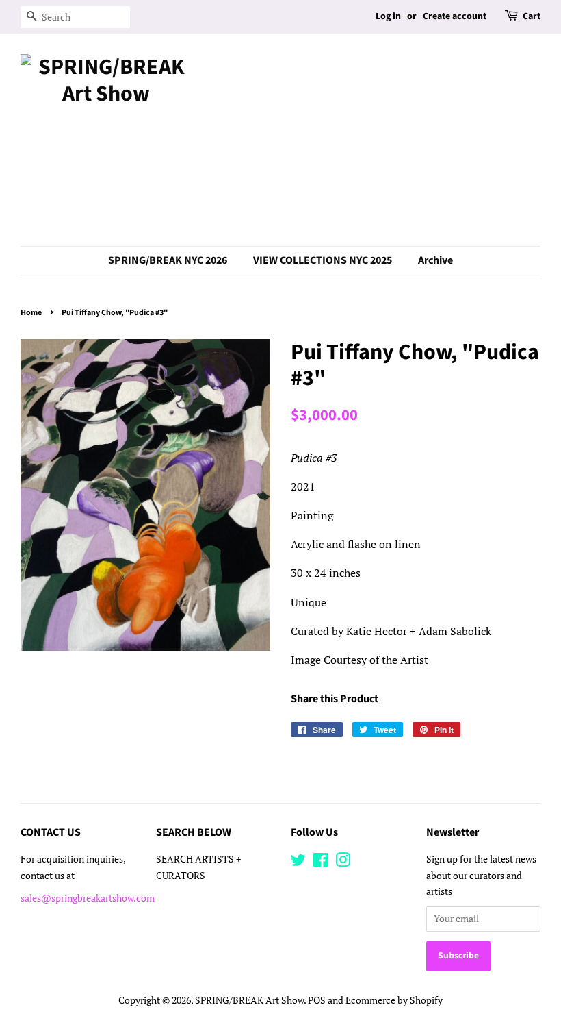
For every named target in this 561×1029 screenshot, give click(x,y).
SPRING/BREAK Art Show (249, 1000)
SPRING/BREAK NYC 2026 (167, 260)
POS (317, 1000)
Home (31, 313)
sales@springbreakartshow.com (88, 898)
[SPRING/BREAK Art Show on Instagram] (342, 862)
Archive (435, 260)
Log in (388, 16)
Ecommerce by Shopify (394, 1000)
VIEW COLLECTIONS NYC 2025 (322, 260)
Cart (531, 16)
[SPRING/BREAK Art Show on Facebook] (320, 862)
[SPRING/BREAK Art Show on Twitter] (298, 862)
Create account (454, 16)
